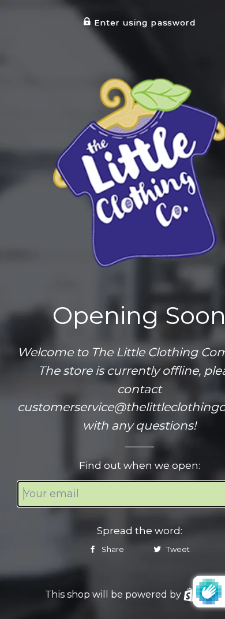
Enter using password (143, 22)
